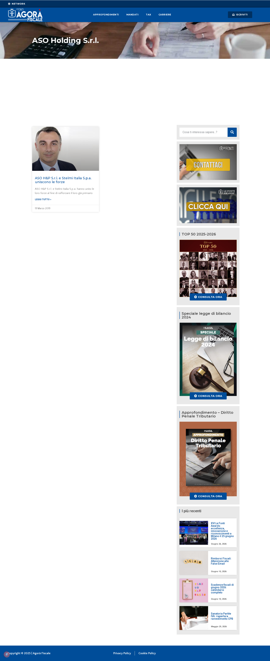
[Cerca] (232, 132)
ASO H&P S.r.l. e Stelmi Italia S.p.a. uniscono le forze (63, 180)
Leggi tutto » (43, 199)
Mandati (132, 14)
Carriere (165, 14)
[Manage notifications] (7, 654)
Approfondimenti (106, 14)
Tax (148, 14)
